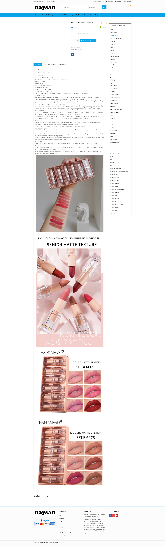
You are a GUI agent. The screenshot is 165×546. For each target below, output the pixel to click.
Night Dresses (114, 103)
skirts (111, 136)
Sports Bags (113, 139)
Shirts (112, 121)
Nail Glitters (113, 100)
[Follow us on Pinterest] (117, 515)
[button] (67, 20)
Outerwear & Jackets (116, 109)
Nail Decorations (115, 97)
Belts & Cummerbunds (116, 38)
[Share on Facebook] (72, 54)
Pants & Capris (114, 112)
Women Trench (114, 192)
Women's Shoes (114, 207)
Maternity (113, 91)
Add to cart (85, 41)
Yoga (96, 15)
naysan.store (43, 543)
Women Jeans (114, 174)
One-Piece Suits (114, 106)
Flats (111, 71)
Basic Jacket (113, 32)
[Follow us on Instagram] (113, 515)
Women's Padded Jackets (117, 204)
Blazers (112, 44)
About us (61, 518)
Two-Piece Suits (114, 154)
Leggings (112, 80)
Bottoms (112, 50)
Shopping (113, 127)
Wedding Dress (114, 163)
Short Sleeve (113, 130)
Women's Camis (114, 198)
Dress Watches (114, 56)
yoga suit (113, 213)
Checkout (92, 41)
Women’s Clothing (47, 15)
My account (62, 524)
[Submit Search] (104, 7)
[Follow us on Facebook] (110, 515)
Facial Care (113, 65)
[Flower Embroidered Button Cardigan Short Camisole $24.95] (105, 23)
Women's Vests (114, 210)
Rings (111, 115)
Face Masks (113, 62)
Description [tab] (38, 64)
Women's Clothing (115, 201)
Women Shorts (114, 180)
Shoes (58, 15)
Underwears (113, 157)
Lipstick (80, 49)
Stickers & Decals (115, 142)
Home (38, 15)
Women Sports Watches (117, 189)
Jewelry (112, 74)
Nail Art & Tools (114, 94)
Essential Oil (113, 59)
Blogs (60, 521)
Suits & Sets (113, 145)
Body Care (113, 47)
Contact (61, 527)
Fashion (78, 15)
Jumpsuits (113, 77)
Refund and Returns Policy (66, 533)
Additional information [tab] (50, 64)
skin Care (113, 133)
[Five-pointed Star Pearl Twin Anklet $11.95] (102, 23)
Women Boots (114, 166)
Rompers (113, 118)
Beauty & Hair (88, 15)
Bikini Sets (113, 41)
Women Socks (114, 186)
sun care (112, 148)
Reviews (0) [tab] (62, 64)
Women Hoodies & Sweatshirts (119, 171)
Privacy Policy (62, 530)
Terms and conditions (65, 536)
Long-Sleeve (113, 86)
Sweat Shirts (113, 151)
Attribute (74, 34)
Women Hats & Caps (116, 169)
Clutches (112, 53)
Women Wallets (114, 195)
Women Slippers (114, 183)
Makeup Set (113, 88)
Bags (72, 15)
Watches (65, 15)
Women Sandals (114, 177)
